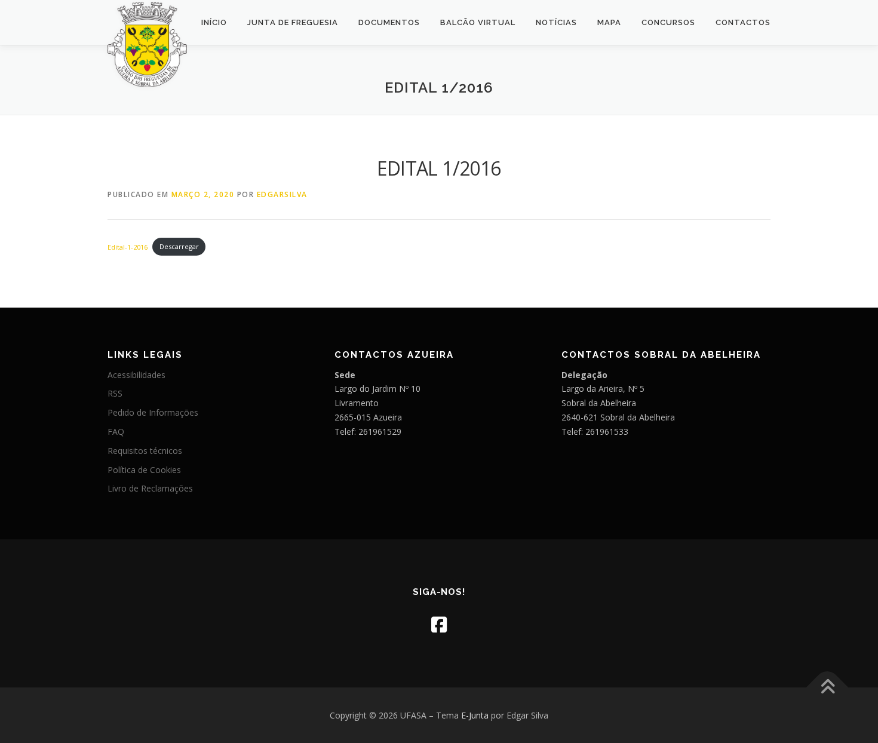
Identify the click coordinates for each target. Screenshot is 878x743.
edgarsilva (282, 194)
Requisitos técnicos (145, 450)
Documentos (389, 22)
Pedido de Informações (153, 412)
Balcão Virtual (477, 22)
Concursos (668, 22)
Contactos (743, 22)
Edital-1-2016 (128, 246)
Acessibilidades (136, 374)
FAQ (116, 431)
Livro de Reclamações (150, 488)
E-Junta (475, 715)
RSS (115, 393)
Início (214, 22)
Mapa (609, 22)
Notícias (556, 22)
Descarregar (179, 246)
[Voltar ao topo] (827, 687)
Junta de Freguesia (292, 22)
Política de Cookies (144, 469)
